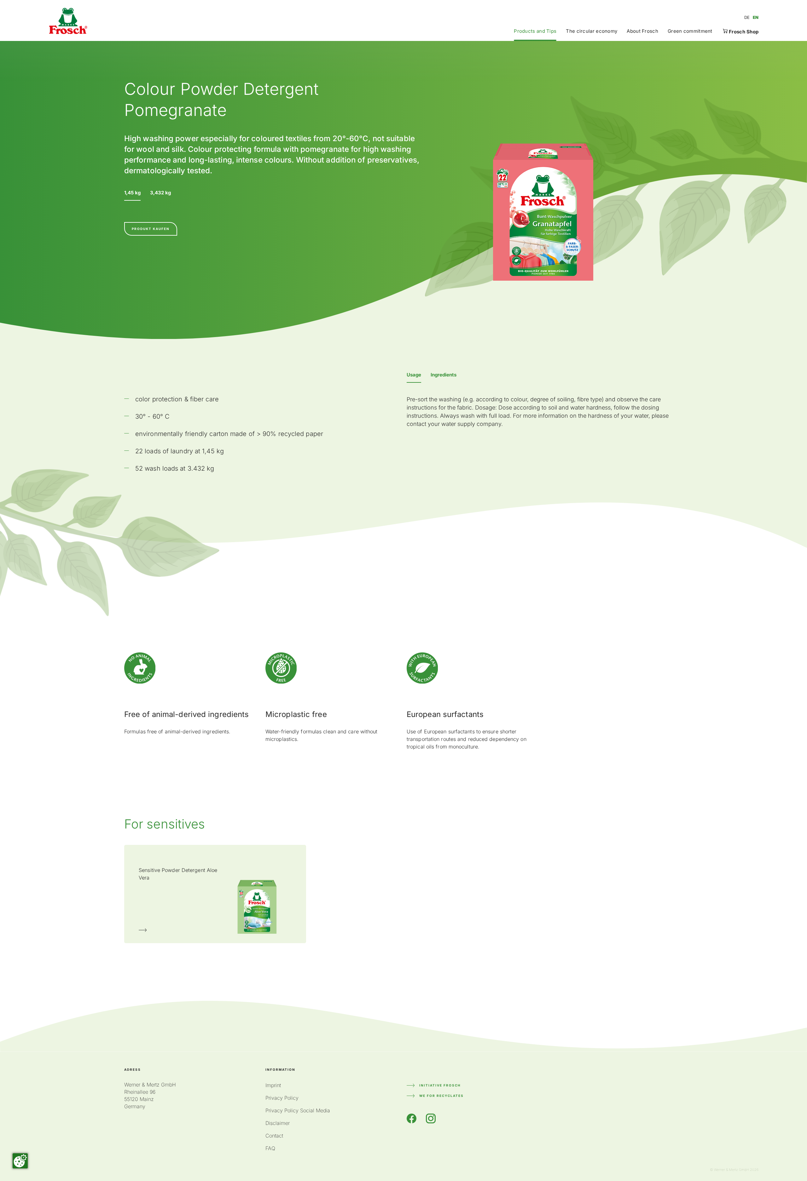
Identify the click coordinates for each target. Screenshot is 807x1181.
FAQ (270, 1148)
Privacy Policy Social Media (297, 1110)
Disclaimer (277, 1123)
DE (747, 17)
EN (755, 17)
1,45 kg (132, 193)
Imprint (273, 1085)
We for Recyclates (441, 1096)
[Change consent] (20, 1160)
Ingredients (443, 375)
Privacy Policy (282, 1098)
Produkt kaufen (151, 229)
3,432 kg (160, 193)
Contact (274, 1135)
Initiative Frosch (440, 1085)
